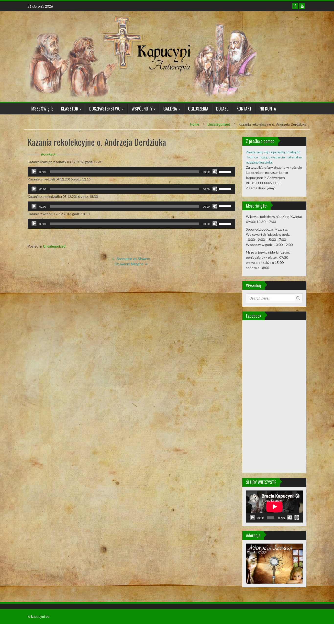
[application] (131, 172)
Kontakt (244, 108)
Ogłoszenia (198, 108)
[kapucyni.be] (142, 56)
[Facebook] (295, 6)
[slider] (226, 171)
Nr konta (268, 108)
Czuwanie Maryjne (131, 263)
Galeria (170, 108)
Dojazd (222, 108)
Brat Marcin (48, 154)
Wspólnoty (142, 108)
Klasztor (69, 108)
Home (194, 124)
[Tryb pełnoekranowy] (296, 517)
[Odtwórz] (34, 171)
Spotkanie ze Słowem (131, 258)
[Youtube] (302, 6)
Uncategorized (219, 124)
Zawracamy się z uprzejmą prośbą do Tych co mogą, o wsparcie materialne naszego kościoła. (274, 157)
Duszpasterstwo (105, 108)
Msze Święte (42, 108)
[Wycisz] (214, 171)
